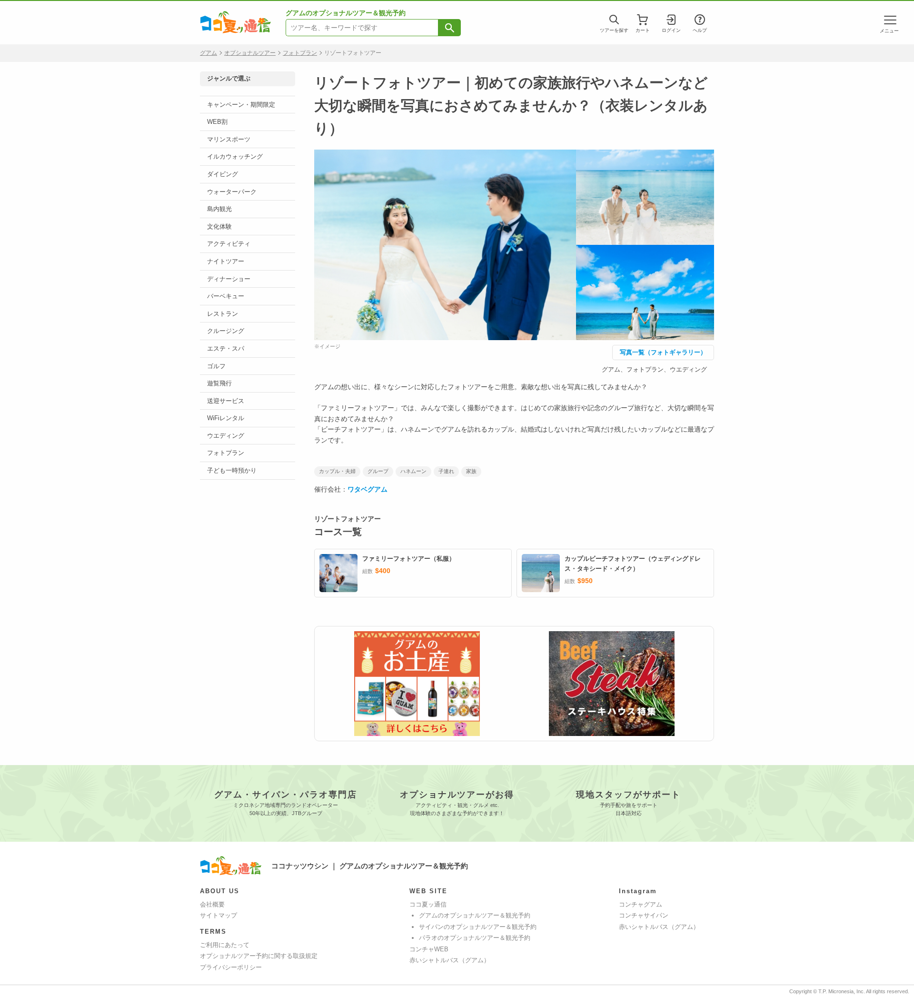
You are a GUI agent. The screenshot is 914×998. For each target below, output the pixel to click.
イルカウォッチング (235, 156)
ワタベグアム (367, 489)
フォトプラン (300, 53)
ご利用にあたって (224, 944)
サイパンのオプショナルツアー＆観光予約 (477, 926)
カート (643, 30)
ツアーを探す (614, 30)
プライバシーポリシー (231, 967)
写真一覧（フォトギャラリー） (663, 352)
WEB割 (217, 121)
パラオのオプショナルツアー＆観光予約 (474, 937)
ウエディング (225, 435)
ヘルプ (700, 30)
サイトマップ (218, 915)
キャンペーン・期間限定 (241, 104)
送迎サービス (225, 400)
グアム (208, 53)
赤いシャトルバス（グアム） (449, 960)
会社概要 (212, 904)
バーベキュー (225, 296)
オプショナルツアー (250, 53)
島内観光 (219, 208)
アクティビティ (228, 243)
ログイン (671, 30)
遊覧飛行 (219, 383)
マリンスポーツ (228, 139)
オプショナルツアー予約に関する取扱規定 (259, 955)
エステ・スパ (225, 348)
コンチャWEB (428, 949)
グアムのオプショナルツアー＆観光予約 (474, 915)
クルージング (225, 330)
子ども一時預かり (232, 470)
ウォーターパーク (232, 191)
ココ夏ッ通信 (428, 904)
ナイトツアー (225, 261)
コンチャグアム (640, 904)
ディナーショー (228, 278)
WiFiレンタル (225, 418)
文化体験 (219, 226)
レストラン (222, 313)
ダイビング (222, 174)
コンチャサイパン (643, 915)
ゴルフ (216, 366)
